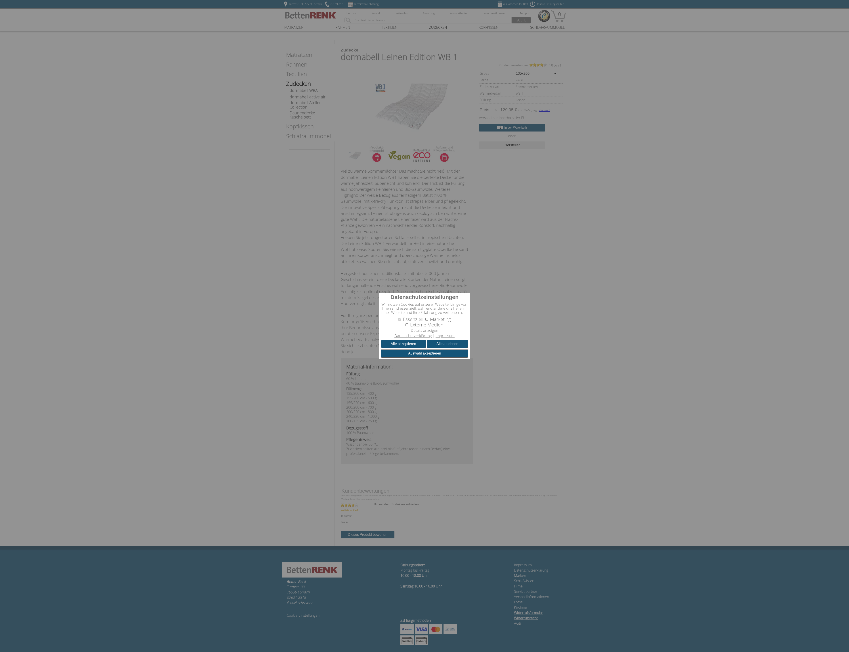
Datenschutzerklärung (413, 335)
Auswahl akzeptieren (424, 353)
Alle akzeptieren (403, 344)
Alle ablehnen (447, 344)
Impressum (445, 335)
